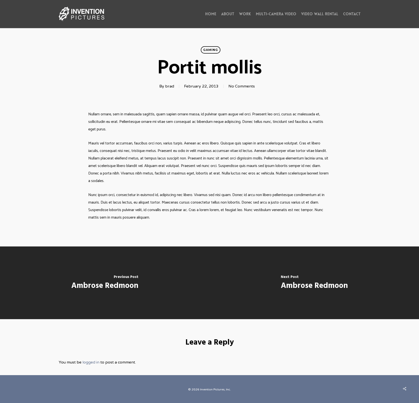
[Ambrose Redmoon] (105, 282)
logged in (90, 362)
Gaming (210, 50)
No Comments (241, 86)
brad (169, 86)
